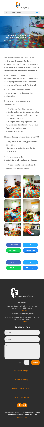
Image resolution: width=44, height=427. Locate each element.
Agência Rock (22, 417)
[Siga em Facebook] (19, 405)
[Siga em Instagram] (24, 405)
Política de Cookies (21, 397)
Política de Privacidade (21, 388)
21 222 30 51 (22, 321)
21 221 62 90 (22, 310)
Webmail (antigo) (21, 370)
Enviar (35, 362)
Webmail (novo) (21, 379)
